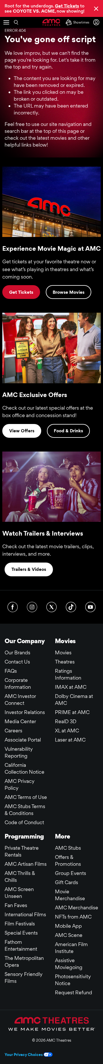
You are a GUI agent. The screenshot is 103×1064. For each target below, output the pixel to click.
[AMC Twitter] (51, 607)
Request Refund (73, 992)
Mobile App (68, 926)
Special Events (21, 933)
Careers (13, 731)
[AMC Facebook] (12, 607)
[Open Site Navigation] (6, 22)
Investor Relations (25, 712)
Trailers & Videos (28, 569)
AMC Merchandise (76, 908)
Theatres (65, 662)
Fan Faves (16, 905)
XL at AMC (67, 731)
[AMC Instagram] (32, 607)
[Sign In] (97, 22)
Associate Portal (23, 740)
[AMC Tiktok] (71, 607)
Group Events (70, 873)
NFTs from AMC (73, 917)
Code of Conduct (24, 822)
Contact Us (17, 662)
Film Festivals (20, 924)
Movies (63, 652)
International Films (25, 914)
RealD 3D (65, 721)
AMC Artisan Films (26, 864)
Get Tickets (21, 292)
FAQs (11, 671)
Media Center (20, 721)
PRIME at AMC (72, 712)
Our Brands (17, 652)
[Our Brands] (51, 1024)
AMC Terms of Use (26, 797)
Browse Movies (68, 292)
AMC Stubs (68, 848)
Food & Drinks (68, 430)
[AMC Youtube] (90, 607)
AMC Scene (68, 935)
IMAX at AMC (70, 687)
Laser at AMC (70, 740)
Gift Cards (66, 882)
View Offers (21, 430)
